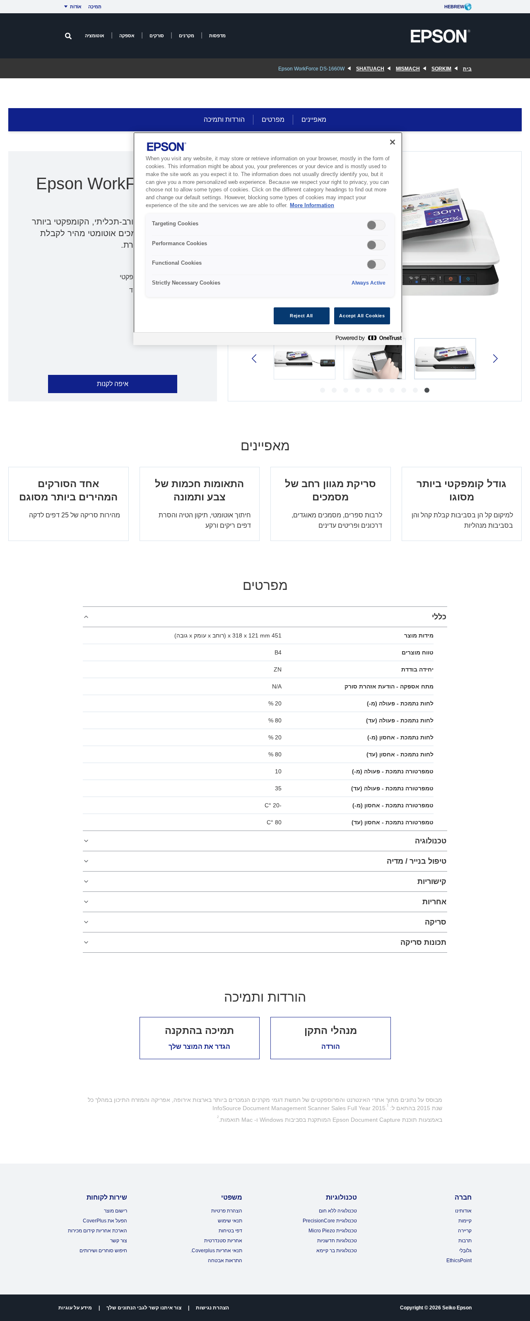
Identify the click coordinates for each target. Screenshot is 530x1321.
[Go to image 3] (403, 390)
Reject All (301, 315)
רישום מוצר (115, 1211)
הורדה (330, 1046)
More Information (312, 205)
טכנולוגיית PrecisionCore (330, 1221)
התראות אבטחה (225, 1260)
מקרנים (186, 35)
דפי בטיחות (230, 1231)
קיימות (465, 1221)
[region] (267, 238)
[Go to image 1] (426, 390)
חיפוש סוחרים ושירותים (103, 1250)
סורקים (156, 35)
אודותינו (463, 1211)
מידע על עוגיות (75, 1308)
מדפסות (217, 35)
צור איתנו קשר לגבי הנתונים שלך (143, 1308)
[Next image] (255, 358)
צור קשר (118, 1241)
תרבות (465, 1241)
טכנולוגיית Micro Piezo (332, 1231)
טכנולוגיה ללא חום (338, 1211)
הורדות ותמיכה (224, 119)
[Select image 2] (375, 358)
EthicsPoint (459, 1260)
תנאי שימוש (230, 1221)
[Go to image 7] (357, 390)
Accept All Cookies (362, 315)
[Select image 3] (305, 358)
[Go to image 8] (345, 390)
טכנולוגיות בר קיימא (336, 1250)
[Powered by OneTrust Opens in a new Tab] (366, 340)
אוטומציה (94, 35)
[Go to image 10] (322, 390)
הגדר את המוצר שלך (199, 1046)
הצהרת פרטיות (226, 1211)
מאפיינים (313, 119)
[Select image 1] (445, 358)
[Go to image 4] (392, 390)
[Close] (392, 142)
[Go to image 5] (380, 390)
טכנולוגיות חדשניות (337, 1241)
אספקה (127, 35)
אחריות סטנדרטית (223, 1241)
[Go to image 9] (334, 390)
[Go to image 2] (415, 390)
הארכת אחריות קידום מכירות (97, 1231)
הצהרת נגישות (212, 1308)
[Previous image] (494, 358)
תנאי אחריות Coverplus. (216, 1250)
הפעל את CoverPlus (105, 1221)
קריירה (465, 1231)
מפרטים (273, 119)
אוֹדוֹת (76, 6)
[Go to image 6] (368, 390)
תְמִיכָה (94, 6)
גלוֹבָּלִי (465, 1250)
